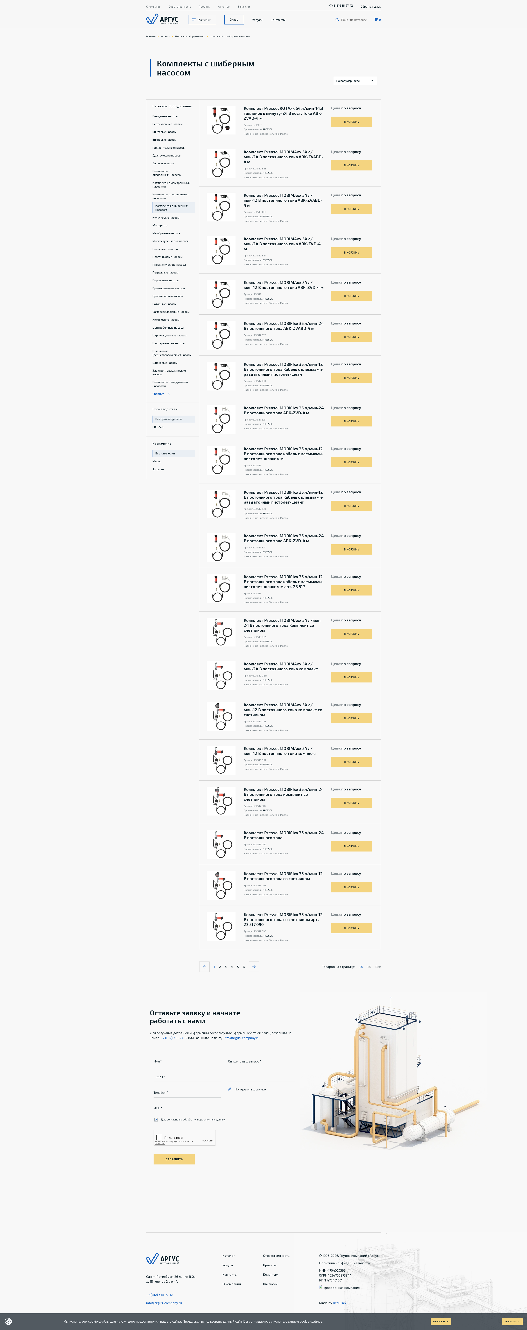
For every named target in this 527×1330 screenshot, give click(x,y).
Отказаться (512, 1321)
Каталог (204, 19)
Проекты (204, 6)
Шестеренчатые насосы (169, 343)
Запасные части (163, 163)
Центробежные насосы (168, 327)
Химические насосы (166, 319)
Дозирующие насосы (167, 155)
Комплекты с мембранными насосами (171, 184)
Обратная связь (371, 6)
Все (378, 967)
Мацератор (160, 225)
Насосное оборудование (190, 36)
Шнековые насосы (165, 362)
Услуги (257, 20)
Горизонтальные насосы (169, 147)
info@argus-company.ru (241, 1038)
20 (361, 967)
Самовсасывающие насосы (171, 311)
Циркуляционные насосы (170, 335)
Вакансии (244, 6)
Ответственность (180, 6)
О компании (153, 6)
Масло (157, 461)
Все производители (168, 419)
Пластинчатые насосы (168, 256)
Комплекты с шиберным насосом (230, 36)
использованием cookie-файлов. (298, 1321)
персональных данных (211, 1119)
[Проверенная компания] (339, 1287)
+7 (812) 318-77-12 (341, 5)
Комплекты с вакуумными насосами (170, 383)
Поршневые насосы (166, 280)
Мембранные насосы (167, 233)
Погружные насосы (165, 272)
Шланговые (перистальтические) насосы (172, 352)
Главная (151, 36)
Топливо (158, 469)
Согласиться (441, 1321)
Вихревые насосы (164, 139)
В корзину (352, 121)
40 (369, 967)
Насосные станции (165, 249)
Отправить (174, 1159)
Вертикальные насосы (168, 124)
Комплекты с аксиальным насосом (167, 172)
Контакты (278, 20)
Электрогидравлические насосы (169, 372)
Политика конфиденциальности (344, 1263)
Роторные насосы (164, 304)
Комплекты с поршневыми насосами (171, 196)
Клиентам (224, 6)
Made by (332, 1303)
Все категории (165, 453)
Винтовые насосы (164, 131)
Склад (234, 19)
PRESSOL (158, 427)
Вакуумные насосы (165, 116)
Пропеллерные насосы (168, 296)
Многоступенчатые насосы (171, 241)
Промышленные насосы (169, 288)
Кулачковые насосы (166, 217)
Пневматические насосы (169, 264)
